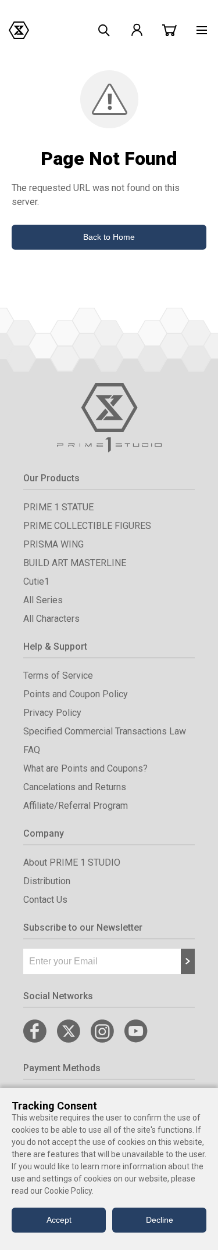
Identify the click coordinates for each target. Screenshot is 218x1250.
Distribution (46, 881)
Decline (159, 1219)
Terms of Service (58, 675)
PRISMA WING (53, 544)
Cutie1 (36, 581)
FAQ (31, 749)
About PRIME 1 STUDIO (71, 862)
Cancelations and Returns (74, 786)
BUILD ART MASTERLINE (74, 562)
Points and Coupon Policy (75, 694)
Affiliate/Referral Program (75, 805)
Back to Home (109, 237)
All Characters (51, 618)
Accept (59, 1219)
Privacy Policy (52, 712)
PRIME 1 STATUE (58, 507)
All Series (43, 600)
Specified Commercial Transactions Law (104, 731)
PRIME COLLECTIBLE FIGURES (87, 525)
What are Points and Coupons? (85, 768)
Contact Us (45, 899)
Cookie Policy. (69, 1190)
